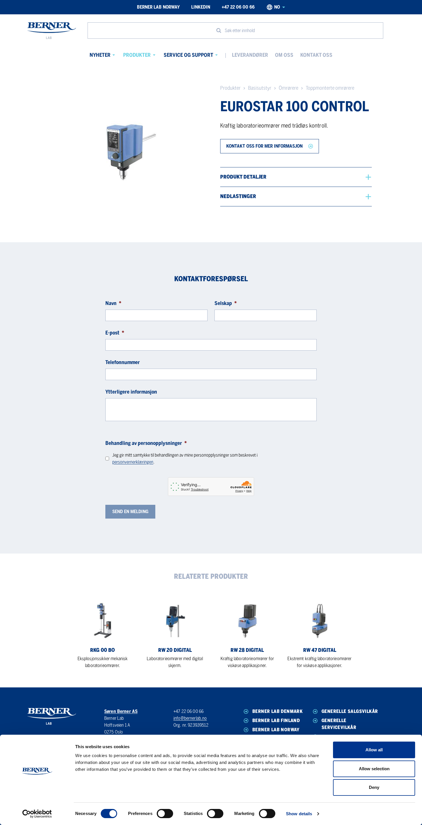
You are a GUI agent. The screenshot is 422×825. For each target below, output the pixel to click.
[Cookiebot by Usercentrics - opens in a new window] (37, 814)
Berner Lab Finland (276, 720)
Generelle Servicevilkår (339, 724)
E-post (114, 333)
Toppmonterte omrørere (330, 88)
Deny (374, 787)
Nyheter (100, 55)
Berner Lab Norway (158, 7)
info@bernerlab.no (190, 718)
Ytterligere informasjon (131, 392)
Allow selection (374, 768)
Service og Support (188, 55)
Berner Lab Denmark (277, 711)
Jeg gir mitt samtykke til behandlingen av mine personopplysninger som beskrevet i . (185, 458)
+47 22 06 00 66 (238, 7)
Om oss (284, 55)
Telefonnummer (122, 362)
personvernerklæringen (132, 462)
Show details (299, 813)
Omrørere (288, 88)
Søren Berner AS (121, 711)
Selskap (225, 303)
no (277, 7)
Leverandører (250, 55)
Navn (113, 303)
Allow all (374, 749)
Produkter (137, 55)
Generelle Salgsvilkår (350, 711)
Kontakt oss (316, 55)
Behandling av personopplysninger (146, 443)
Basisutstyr (259, 88)
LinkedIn (200, 7)
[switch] (165, 813)
